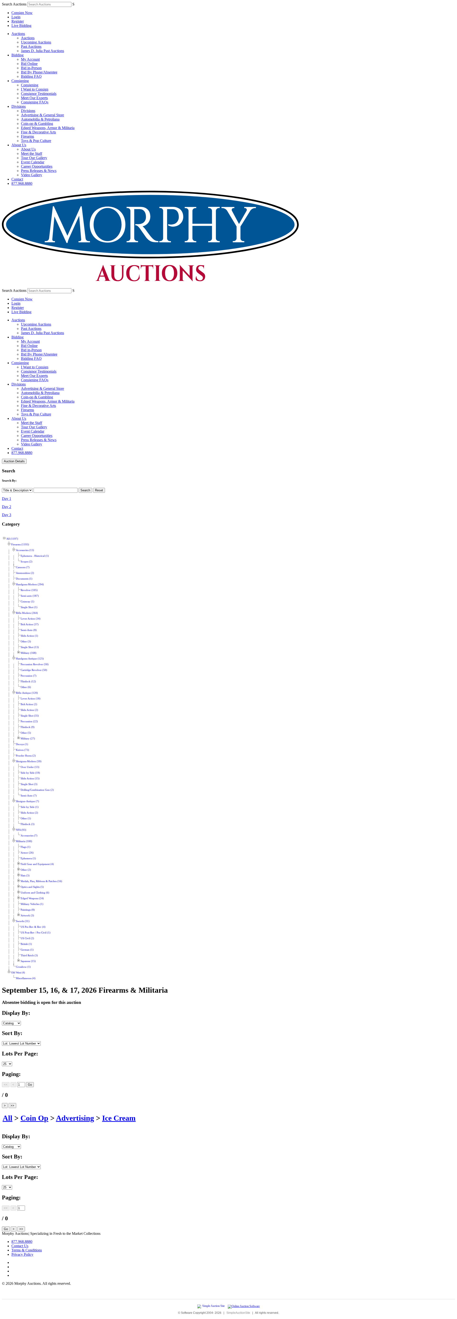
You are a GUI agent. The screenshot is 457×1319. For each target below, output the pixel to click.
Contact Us (19, 1246)
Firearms (27, 136)
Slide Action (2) (29, 710)
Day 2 (6, 507)
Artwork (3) (27, 915)
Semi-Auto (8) (29, 630)
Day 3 (6, 515)
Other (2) (26, 870)
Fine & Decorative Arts (38, 132)
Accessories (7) (29, 835)
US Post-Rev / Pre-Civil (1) (35, 932)
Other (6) (26, 687)
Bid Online (29, 64)
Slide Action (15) (30, 778)
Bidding (17, 55)
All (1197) (12, 538)
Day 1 (6, 499)
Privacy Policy (22, 1254)
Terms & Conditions (26, 1250)
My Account (30, 59)
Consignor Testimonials (38, 94)
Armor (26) (27, 852)
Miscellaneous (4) (25, 978)
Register (17, 21)
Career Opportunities (36, 166)
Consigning (20, 81)
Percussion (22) (29, 721)
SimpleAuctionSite (238, 1312)
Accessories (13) (25, 550)
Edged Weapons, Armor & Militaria (48, 128)
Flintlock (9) (28, 727)
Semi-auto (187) (30, 596)
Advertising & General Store (42, 115)
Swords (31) (23, 921)
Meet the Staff (31, 153)
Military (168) (28, 653)
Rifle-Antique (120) (27, 693)
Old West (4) (18, 972)
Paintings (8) (28, 910)
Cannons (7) (23, 567)
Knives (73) (22, 750)
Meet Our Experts (34, 98)
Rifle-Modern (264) (27, 613)
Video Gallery (31, 175)
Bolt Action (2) (29, 704)
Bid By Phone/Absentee (39, 72)
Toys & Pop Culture (36, 141)
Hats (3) (25, 875)
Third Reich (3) (29, 955)
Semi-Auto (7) (29, 795)
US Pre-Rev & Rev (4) (33, 927)
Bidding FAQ (31, 76)
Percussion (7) (28, 675)
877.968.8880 (21, 183)
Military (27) (28, 738)
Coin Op (34, 1118)
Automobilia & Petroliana (40, 119)
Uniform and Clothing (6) (35, 892)
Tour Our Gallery (34, 158)
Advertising (75, 1118)
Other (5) (26, 733)
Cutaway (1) (27, 601)
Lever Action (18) (30, 698)
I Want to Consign (34, 89)
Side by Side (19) (30, 773)
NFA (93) (21, 830)
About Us (18, 145)
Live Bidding (21, 26)
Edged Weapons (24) (32, 898)
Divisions (18, 106)
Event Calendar (32, 162)
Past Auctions (31, 46)
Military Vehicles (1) (32, 904)
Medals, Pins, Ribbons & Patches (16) (41, 881)
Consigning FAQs (34, 102)
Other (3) (26, 641)
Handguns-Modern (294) (30, 584)
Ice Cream (119, 1118)
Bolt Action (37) (30, 624)
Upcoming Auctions (36, 42)
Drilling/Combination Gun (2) (37, 790)
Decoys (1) (22, 744)
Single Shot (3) (29, 784)
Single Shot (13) (30, 647)
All (7, 1118)
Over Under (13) (30, 767)
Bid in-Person (31, 68)
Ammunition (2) (25, 573)
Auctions (18, 34)
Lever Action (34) (30, 618)
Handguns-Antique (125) (30, 658)
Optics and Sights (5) (32, 887)
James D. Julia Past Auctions (42, 51)
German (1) (27, 949)
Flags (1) (25, 847)
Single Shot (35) (30, 715)
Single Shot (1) (29, 607)
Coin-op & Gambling (37, 124)
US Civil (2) (27, 938)
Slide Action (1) (29, 636)
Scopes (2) (26, 561)
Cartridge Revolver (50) (34, 670)
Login (15, 17)
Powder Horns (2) (26, 755)
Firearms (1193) (20, 544)
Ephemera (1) (28, 858)
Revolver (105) (29, 590)
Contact (17, 179)
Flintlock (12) (28, 681)
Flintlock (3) (28, 824)
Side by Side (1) (30, 807)
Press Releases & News (38, 171)
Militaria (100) (24, 841)
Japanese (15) (28, 961)
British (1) (26, 944)
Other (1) (26, 818)
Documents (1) (24, 578)
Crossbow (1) (23, 967)
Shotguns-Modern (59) (28, 761)
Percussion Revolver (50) (35, 664)
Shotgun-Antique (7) (27, 801)
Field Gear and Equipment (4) (37, 864)
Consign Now (22, 13)
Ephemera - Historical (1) (35, 556)
